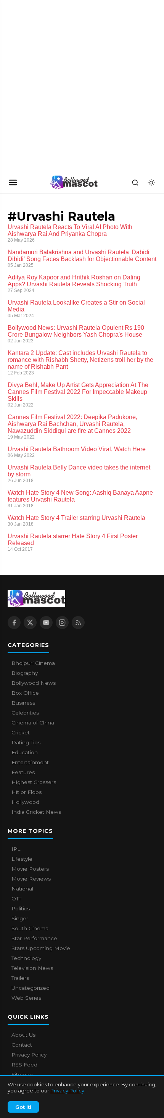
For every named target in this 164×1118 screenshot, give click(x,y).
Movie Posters (30, 869)
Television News (32, 968)
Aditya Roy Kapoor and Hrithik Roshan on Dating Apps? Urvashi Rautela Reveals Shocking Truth (74, 280)
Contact (21, 1045)
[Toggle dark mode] (151, 182)
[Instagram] (62, 622)
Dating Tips (25, 742)
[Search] (135, 182)
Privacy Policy (67, 1090)
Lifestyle (21, 859)
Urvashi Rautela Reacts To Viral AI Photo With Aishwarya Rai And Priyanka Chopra (70, 230)
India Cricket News (36, 812)
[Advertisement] (57, 86)
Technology (26, 958)
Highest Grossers (33, 782)
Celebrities (25, 713)
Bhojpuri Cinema (33, 663)
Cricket (20, 732)
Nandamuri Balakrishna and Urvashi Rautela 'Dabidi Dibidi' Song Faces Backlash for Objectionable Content (82, 255)
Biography (24, 673)
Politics (20, 908)
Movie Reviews (31, 879)
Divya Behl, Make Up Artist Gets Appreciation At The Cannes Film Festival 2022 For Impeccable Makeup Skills (78, 392)
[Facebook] (14, 622)
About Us (23, 1035)
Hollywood (25, 802)
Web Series (26, 998)
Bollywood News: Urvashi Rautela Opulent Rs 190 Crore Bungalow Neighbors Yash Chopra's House (76, 331)
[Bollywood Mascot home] (74, 182)
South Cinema (29, 928)
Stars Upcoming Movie (40, 948)
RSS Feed (24, 1065)
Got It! (23, 1107)
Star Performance (34, 938)
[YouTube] (46, 622)
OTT (16, 898)
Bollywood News (33, 683)
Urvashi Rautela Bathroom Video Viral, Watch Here (77, 449)
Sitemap (22, 1074)
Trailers (20, 978)
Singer (19, 918)
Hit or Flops (26, 792)
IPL (15, 849)
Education (24, 752)
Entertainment (30, 762)
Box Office (25, 693)
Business (23, 703)
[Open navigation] (13, 182)
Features (23, 772)
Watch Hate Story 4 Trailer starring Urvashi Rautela (76, 518)
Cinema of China (32, 723)
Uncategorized (30, 988)
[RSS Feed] (78, 622)
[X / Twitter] (30, 622)
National (22, 889)
